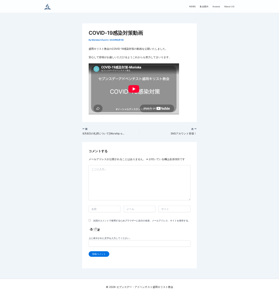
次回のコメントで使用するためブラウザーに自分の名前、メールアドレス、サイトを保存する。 (141, 220)
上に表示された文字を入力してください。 (110, 238)
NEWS (192, 6)
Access (216, 6)
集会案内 (204, 6)
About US (229, 6)
